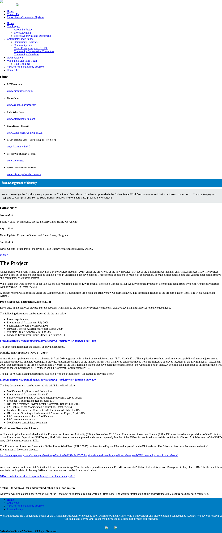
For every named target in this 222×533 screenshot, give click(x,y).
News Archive (15, 57)
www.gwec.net (15, 160)
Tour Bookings (22, 63)
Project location (22, 32)
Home (10, 11)
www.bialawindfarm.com (21, 118)
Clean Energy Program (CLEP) (31, 48)
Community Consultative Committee (34, 51)
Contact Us (13, 14)
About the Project (23, 29)
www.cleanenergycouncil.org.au (24, 132)
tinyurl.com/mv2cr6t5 (19, 146)
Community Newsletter (26, 54)
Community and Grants (20, 38)
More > (4, 254)
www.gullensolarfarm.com (21, 104)
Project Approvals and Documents (32, 35)
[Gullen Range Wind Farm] (1, 1)
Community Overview (26, 41)
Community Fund (23, 45)
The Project (13, 26)
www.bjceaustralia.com (20, 90)
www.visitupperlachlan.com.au (24, 174)
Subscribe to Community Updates (25, 17)
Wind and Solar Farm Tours (22, 60)
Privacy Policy (15, 509)
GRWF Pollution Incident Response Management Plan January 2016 (37, 476)
